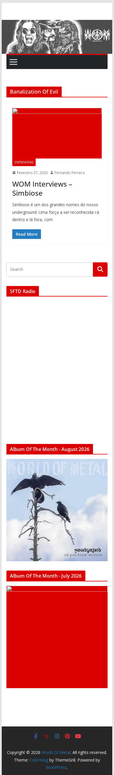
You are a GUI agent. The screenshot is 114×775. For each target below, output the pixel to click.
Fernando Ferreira (70, 172)
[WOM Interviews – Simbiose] (57, 133)
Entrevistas (24, 162)
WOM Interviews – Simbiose (42, 188)
